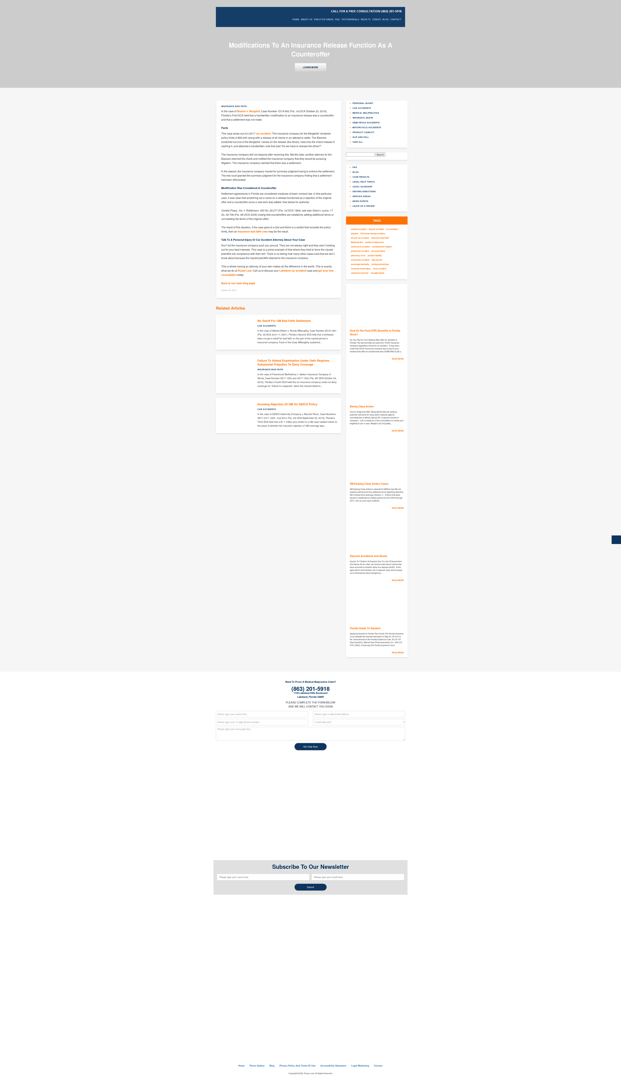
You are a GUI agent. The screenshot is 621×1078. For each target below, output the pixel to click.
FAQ (337, 19)
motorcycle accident (360, 246)
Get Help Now (310, 746)
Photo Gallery (257, 1065)
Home (295, 19)
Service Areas (361, 196)
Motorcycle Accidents (367, 127)
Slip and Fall (361, 137)
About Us (306, 19)
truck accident (379, 268)
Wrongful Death (363, 117)
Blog (385, 19)
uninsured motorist (359, 273)
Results (366, 19)
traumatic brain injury (361, 268)
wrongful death (377, 273)
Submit (310, 887)
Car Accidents (362, 108)
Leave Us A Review (364, 206)
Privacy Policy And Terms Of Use (297, 1065)
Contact (395, 19)
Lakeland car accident (292, 270)
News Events (360, 201)
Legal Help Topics (364, 181)
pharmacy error (358, 255)
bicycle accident (376, 229)
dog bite (354, 233)
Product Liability (363, 132)
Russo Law (244, 270)
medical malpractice (374, 242)
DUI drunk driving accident (372, 233)
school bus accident (360, 260)
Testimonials (350, 19)
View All (358, 141)
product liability (375, 255)
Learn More (310, 67)
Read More (398, 359)
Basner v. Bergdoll (248, 111)
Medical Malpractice (366, 112)
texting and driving (379, 264)
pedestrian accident (360, 251)
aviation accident (359, 229)
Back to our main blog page (238, 283)
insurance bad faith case (253, 231)
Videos (376, 19)
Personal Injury (363, 103)
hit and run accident (360, 238)
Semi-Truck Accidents (366, 122)
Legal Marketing (360, 1065)
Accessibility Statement (333, 1065)
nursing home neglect (382, 246)
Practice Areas (323, 19)
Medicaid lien (357, 242)
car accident (263, 133)
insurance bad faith (380, 238)
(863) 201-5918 (366, 11)
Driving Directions (364, 191)
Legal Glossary (362, 186)
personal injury (378, 251)
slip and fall (377, 260)
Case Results (361, 176)
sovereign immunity (360, 264)
